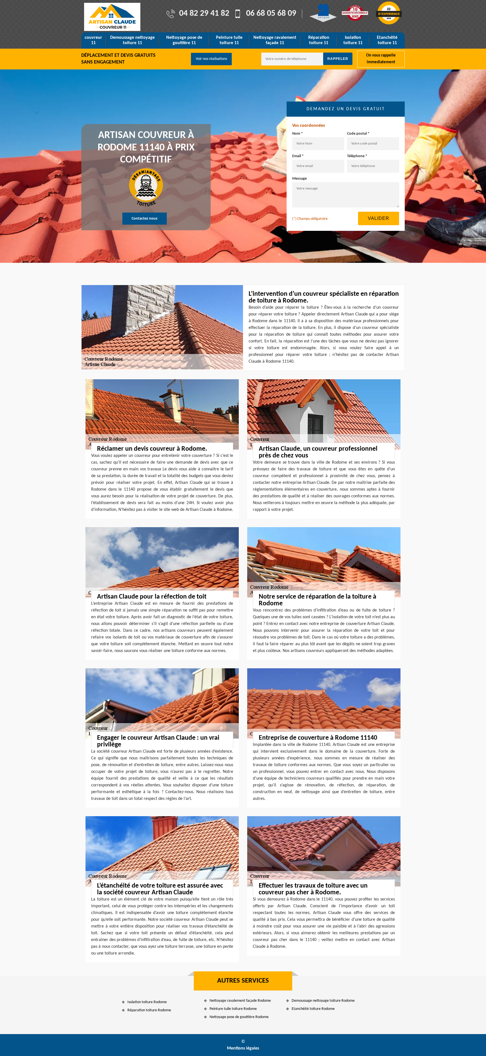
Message (299, 179)
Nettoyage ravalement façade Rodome (240, 1001)
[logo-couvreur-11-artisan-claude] (112, 17)
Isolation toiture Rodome (147, 1002)
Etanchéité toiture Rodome (313, 1009)
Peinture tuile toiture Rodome (233, 1009)
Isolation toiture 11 (353, 40)
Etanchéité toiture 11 (387, 40)
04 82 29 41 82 (204, 13)
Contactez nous (145, 218)
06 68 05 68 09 (271, 13)
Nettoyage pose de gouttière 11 (184, 40)
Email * (298, 156)
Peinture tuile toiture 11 (229, 40)
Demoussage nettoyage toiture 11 (132, 40)
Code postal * (358, 134)
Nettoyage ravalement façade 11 (274, 40)
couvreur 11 (93, 40)
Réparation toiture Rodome (149, 1010)
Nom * (297, 134)
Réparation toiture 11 (318, 40)
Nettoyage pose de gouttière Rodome (239, 1017)
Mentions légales (243, 1048)
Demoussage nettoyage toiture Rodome (323, 1001)
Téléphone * (357, 156)
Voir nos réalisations (211, 59)
